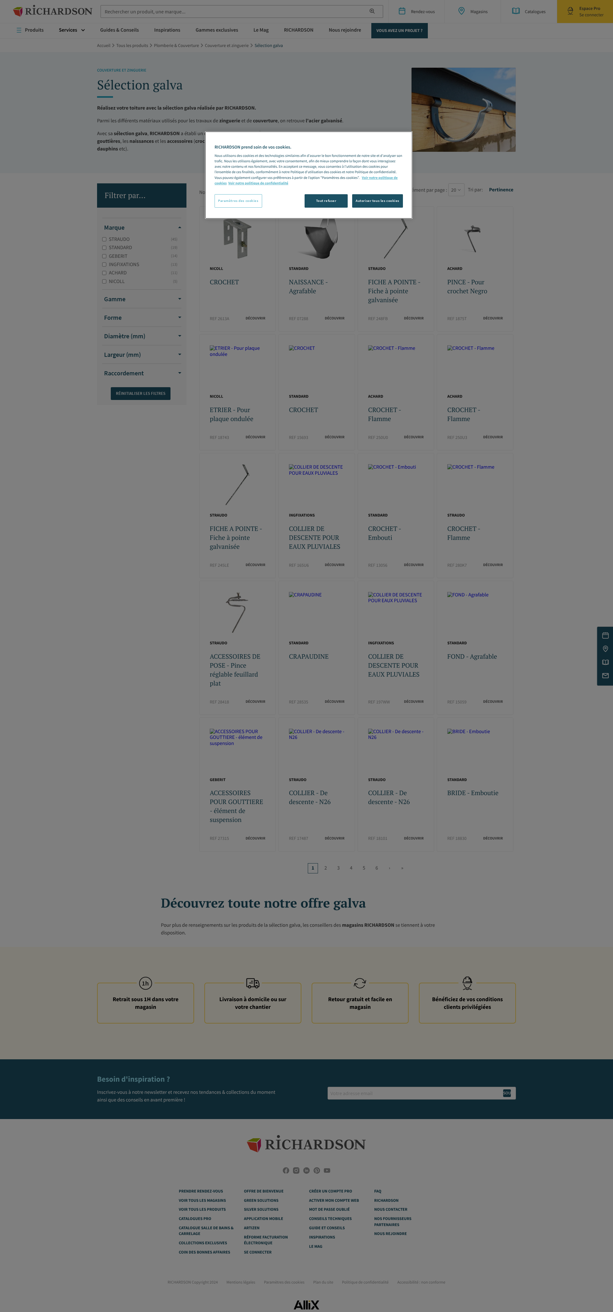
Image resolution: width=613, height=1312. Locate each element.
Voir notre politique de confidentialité (258, 183)
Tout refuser (326, 200)
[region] (308, 175)
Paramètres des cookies (238, 200)
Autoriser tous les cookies (377, 200)
